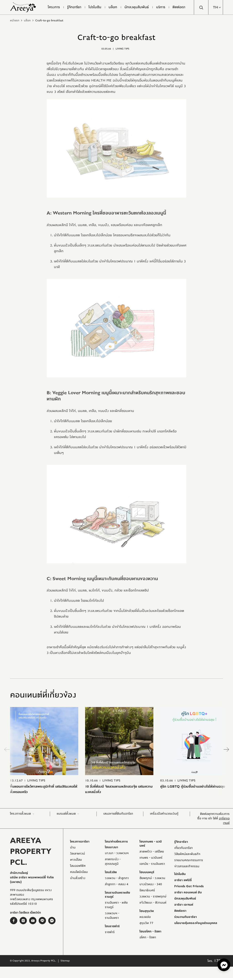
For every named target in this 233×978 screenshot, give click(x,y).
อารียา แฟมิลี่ (183, 880)
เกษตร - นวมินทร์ (150, 857)
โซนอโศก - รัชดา (150, 931)
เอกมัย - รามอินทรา (152, 864)
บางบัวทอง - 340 (150, 884)
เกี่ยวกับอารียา (183, 848)
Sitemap (65, 960)
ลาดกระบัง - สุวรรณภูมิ (113, 861)
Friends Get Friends (189, 886)
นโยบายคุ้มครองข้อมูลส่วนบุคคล (195, 923)
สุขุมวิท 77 (146, 923)
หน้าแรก (14, 20)
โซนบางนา (111, 847)
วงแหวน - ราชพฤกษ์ (152, 896)
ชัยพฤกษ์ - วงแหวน (152, 878)
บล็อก (27, 20)
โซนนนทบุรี (146, 872)
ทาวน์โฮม (76, 859)
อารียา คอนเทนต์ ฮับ (188, 892)
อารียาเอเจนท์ (224, 820)
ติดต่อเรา (180, 911)
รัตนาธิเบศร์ (147, 890)
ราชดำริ (110, 932)
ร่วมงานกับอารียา (185, 917)
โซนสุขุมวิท (146, 911)
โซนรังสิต (111, 872)
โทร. (215, 961)
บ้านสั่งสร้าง (77, 878)
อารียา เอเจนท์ (183, 904)
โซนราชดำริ (112, 926)
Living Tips (122, 48)
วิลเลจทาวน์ (77, 853)
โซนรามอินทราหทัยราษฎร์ (117, 894)
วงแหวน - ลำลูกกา (117, 878)
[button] (215, 7)
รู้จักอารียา (181, 842)
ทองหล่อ (145, 917)
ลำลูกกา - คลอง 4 (116, 884)
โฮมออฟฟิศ (78, 866)
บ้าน (73, 847)
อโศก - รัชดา (147, 937)
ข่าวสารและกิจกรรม (186, 866)
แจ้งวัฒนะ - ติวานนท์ (152, 902)
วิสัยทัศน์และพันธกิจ (187, 854)
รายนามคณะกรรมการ (188, 860)
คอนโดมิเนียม (79, 872)
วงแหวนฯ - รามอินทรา (112, 915)
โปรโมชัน (180, 874)
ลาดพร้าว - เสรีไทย (151, 851)
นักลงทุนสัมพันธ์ (185, 898)
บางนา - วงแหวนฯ (117, 853)
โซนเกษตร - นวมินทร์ (150, 843)
